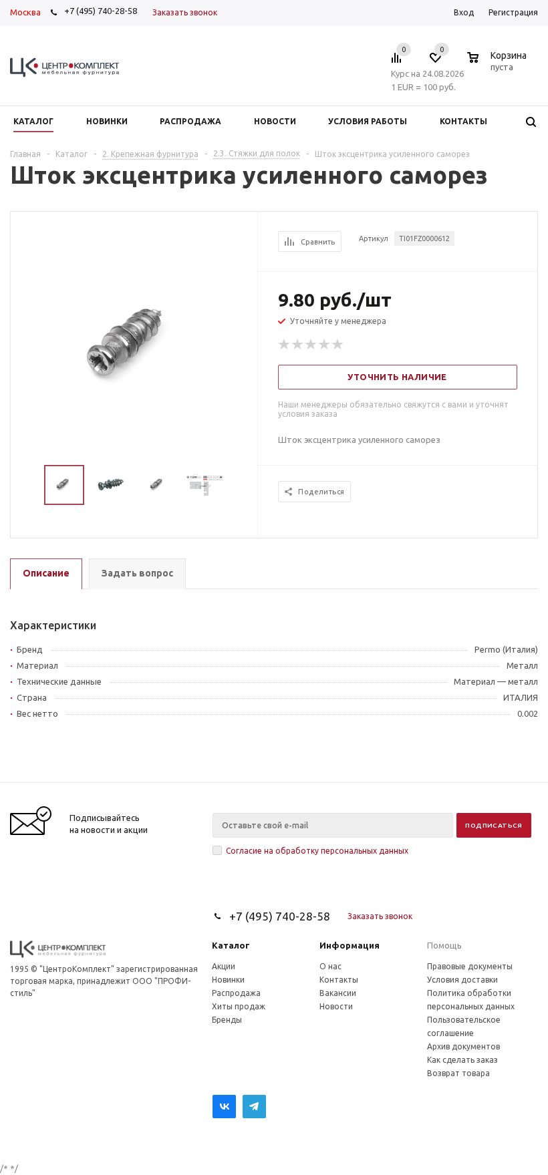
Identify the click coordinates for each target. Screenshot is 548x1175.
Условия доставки (462, 979)
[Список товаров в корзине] (498, 64)
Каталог (231, 945)
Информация (349, 945)
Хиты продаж (238, 1006)
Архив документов (463, 1046)
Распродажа (236, 993)
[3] (311, 344)
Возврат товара (458, 1073)
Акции (223, 966)
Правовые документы (470, 966)
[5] (338, 344)
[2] (298, 344)
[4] (324, 344)
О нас (330, 966)
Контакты (338, 979)
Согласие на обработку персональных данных (317, 850)
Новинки (228, 979)
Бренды (227, 1019)
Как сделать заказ (462, 1059)
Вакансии (337, 993)
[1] (284, 344)
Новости (336, 1006)
